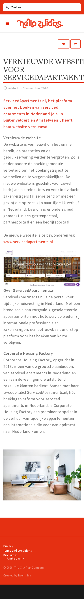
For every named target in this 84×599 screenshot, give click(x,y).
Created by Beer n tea (17, 575)
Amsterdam (14, 558)
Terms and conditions (17, 551)
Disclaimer (10, 555)
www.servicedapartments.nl (28, 241)
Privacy (8, 546)
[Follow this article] (63, 43)
